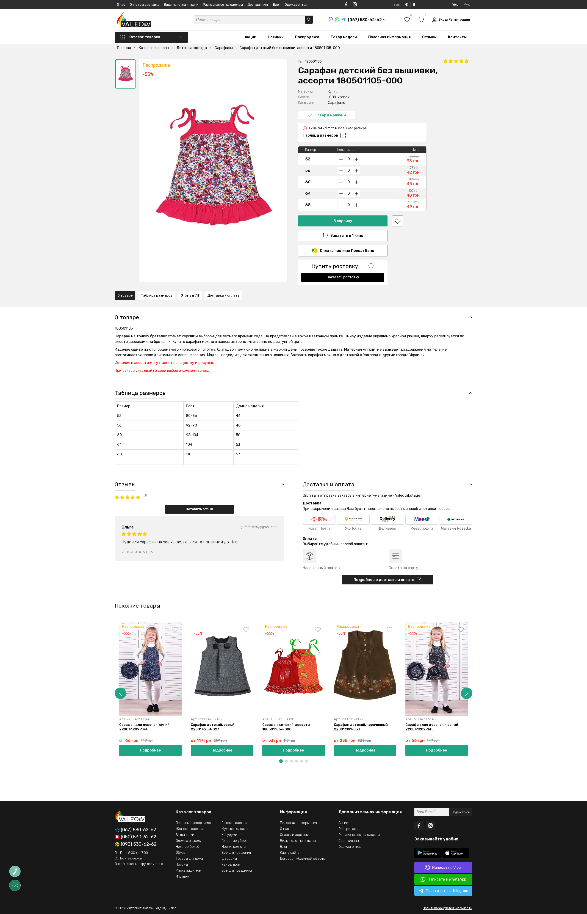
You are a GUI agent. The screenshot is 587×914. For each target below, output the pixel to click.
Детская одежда (234, 823)
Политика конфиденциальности (447, 908)
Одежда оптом (296, 5)
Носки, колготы (234, 847)
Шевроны (229, 858)
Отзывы (429, 37)
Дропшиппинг (258, 5)
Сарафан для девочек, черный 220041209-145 (431, 727)
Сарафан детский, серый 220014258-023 (212, 727)
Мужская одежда (235, 829)
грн (397, 4)
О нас (121, 5)
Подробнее (150, 750)
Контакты (457, 37)
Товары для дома (189, 858)
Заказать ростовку (343, 277)
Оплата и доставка (144, 5)
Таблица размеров (320, 135)
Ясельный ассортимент (195, 823)
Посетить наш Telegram (447, 891)
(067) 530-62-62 (138, 829)
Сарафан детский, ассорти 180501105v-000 (286, 727)
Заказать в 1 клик (346, 235)
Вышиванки (185, 835)
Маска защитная (189, 870)
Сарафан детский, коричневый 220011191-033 (361, 727)
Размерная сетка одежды (223, 5)
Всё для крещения (236, 853)
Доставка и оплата (223, 295)
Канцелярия (231, 864)
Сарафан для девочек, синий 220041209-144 (144, 727)
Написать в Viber (447, 867)
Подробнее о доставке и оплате (384, 580)
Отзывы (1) (190, 295)
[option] (125, 74)
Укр (455, 4)
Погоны (182, 864)
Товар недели (344, 37)
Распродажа (307, 37)
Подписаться (460, 812)
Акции (250, 37)
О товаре (125, 295)
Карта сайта (289, 853)
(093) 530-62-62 (139, 844)
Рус (466, 4)
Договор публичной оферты (303, 858)
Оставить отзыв (199, 509)
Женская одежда (189, 829)
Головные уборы (235, 841)
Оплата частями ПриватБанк (347, 250)
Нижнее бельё (187, 847)
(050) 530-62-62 (138, 837)
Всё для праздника (237, 870)
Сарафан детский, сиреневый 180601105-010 (503, 727)
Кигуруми (229, 835)
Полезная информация (389, 37)
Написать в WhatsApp (447, 879)
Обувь (180, 853)
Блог (276, 5)
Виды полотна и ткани (181, 5)
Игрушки (182, 876)
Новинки (276, 37)
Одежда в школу (189, 841)
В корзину (342, 221)
